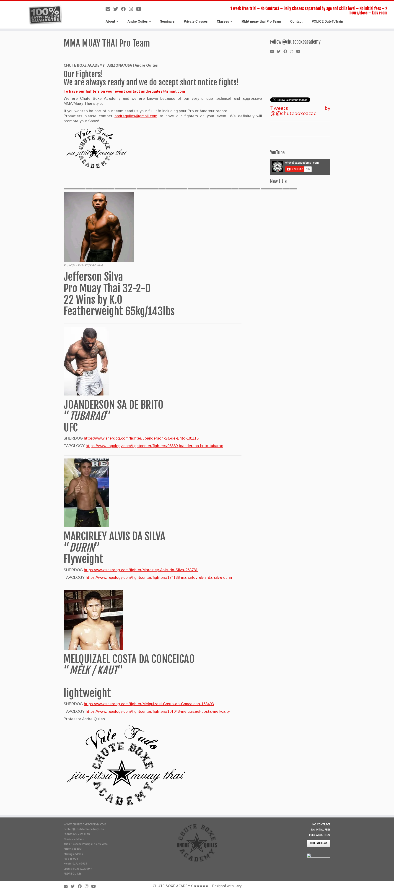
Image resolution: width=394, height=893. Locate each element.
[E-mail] (109, 8)
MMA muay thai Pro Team (261, 21)
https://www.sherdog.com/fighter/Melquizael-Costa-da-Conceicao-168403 (149, 704)
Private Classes (196, 21)
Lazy (238, 885)
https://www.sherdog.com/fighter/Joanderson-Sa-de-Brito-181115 (141, 438)
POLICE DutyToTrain (327, 21)
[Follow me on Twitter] (117, 8)
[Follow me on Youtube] (140, 8)
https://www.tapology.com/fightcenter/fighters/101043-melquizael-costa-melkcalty (158, 711)
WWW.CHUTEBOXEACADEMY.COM (85, 824)
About (111, 21)
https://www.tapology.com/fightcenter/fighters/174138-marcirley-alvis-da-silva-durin (159, 577)
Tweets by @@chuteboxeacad (300, 110)
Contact (296, 21)
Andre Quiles (138, 21)
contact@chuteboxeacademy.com (84, 829)
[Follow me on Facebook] (125, 8)
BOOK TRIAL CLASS (318, 843)
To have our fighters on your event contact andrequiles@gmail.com (124, 91)
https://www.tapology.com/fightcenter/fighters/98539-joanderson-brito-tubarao (154, 446)
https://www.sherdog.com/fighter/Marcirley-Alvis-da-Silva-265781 (141, 570)
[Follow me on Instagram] (132, 8)
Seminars (167, 21)
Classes (223, 21)
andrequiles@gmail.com (135, 116)
